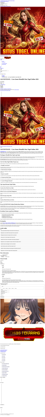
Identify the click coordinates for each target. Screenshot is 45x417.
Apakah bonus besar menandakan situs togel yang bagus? (10, 239)
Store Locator (4, 64)
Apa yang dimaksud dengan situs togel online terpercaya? (10, 230)
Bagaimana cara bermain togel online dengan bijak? (9, 250)
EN (0, 66)
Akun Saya (1, 68)
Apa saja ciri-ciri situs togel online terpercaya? (8, 237)
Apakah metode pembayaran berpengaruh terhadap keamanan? (11, 248)
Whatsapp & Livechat (3, 350)
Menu (1, 59)
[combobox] (4, 70)
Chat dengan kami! (3, 351)
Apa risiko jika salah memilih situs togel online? (8, 246)
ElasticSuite (8, 414)
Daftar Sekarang (16, 89)
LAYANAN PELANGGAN (4, 1)
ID (0, 67)
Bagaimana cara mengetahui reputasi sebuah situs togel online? (11, 241)
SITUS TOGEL (7, 0)
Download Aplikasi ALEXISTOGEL (5, 6)
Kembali (3, 75)
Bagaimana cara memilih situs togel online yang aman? (9, 232)
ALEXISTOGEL (2, 0)
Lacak (3, 61)
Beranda (3, 76)
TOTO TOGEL (12, 0)
